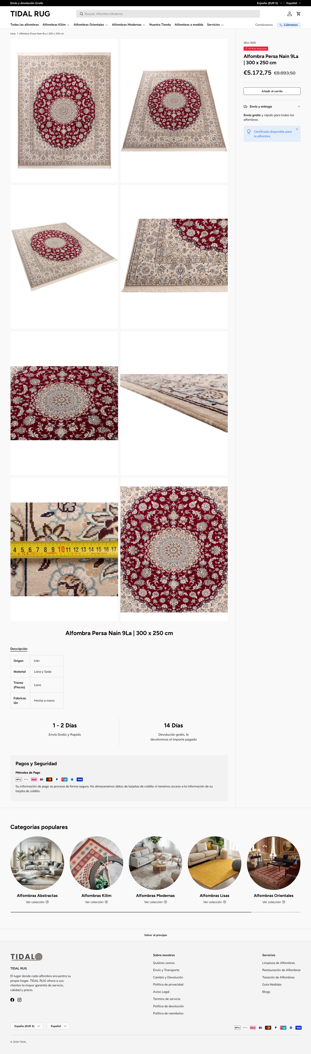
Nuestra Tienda (160, 25)
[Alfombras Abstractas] (37, 863)
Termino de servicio (166, 999)
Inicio (13, 33)
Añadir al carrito (272, 91)
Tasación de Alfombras (278, 977)
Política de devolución (168, 1006)
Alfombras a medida (189, 25)
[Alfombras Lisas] (214, 863)
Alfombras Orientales (89, 25)
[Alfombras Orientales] (273, 863)
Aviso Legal (161, 992)
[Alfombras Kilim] (96, 863)
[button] (298, 13)
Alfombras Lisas (214, 895)
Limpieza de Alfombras (278, 963)
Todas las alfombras (24, 25)
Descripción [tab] (18, 649)
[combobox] (168, 14)
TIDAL (22, 1041)
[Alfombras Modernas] (155, 863)
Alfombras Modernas (126, 25)
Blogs (266, 992)
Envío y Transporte (166, 970)
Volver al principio (155, 935)
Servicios (213, 25)
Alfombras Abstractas (37, 895)
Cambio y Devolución (168, 977)
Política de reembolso (168, 1013)
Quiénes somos (164, 963)
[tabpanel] (119, 681)
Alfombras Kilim (54, 25)
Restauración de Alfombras (281, 970)
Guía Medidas (272, 984)
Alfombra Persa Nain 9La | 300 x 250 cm (41, 33)
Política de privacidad (168, 984)
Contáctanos (264, 25)
